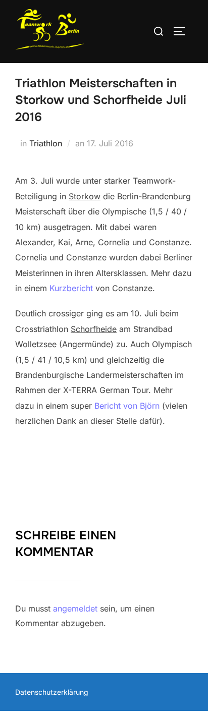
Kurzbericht (72, 288)
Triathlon (45, 143)
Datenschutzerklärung (51, 692)
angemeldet (75, 608)
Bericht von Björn (127, 406)
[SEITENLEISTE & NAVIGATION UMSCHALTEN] (183, 31)
